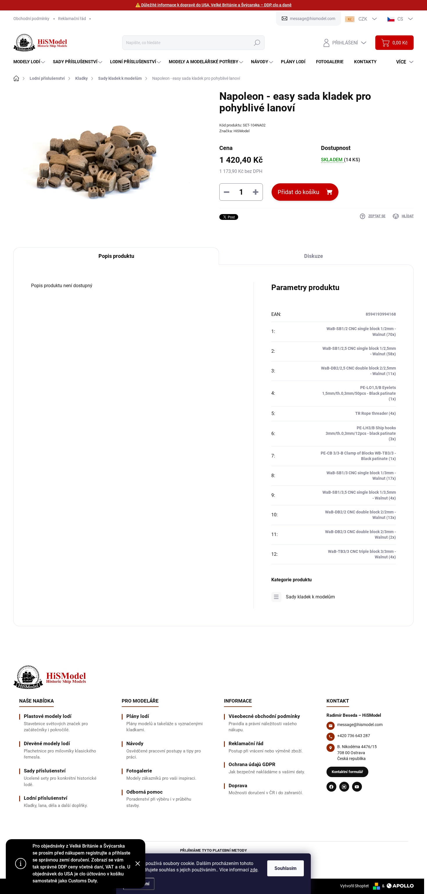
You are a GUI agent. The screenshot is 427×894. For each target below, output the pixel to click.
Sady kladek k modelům (310, 597)
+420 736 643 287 (353, 735)
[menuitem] (29, 61)
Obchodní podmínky (31, 18)
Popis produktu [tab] (116, 256)
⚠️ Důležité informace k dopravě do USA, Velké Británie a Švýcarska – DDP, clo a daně (213, 5)
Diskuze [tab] (313, 256)
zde (253, 870)
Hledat (257, 42)
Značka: (234, 131)
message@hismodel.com (360, 724)
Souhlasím (285, 868)
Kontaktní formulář (347, 772)
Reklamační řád (72, 18)
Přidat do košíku (298, 192)
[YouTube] (357, 787)
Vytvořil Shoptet (354, 886)
